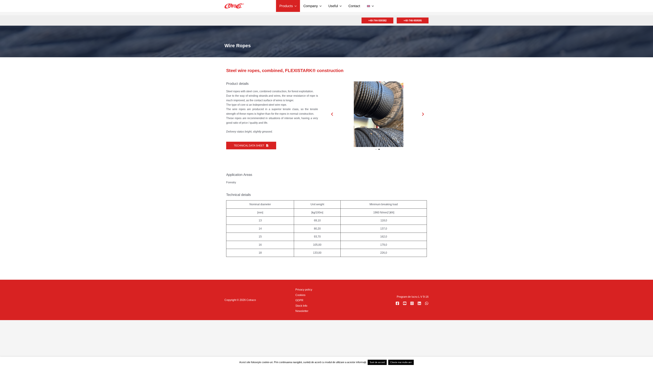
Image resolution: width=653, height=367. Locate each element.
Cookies (300, 295)
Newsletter (301, 311)
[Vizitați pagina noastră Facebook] (397, 303)
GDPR (299, 300)
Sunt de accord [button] (377, 362)
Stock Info (301, 305)
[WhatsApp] (427, 303)
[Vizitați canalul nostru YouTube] (405, 303)
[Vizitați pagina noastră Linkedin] (419, 303)
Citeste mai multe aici (401, 362)
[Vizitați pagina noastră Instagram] (412, 303)
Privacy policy (303, 289)
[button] (295, 6)
